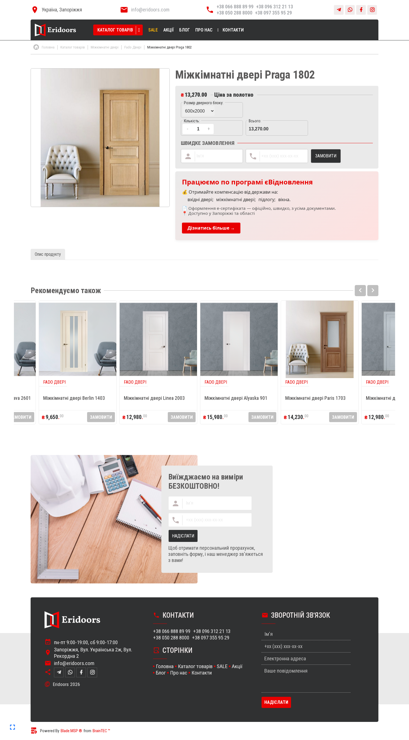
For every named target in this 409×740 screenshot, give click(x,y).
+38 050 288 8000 (234, 13)
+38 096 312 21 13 (274, 6)
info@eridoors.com (150, 10)
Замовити (20, 417)
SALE (153, 30)
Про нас (204, 30)
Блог (184, 30)
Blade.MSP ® (71, 730)
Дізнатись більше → (211, 228)
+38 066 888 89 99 (235, 6)
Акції (168, 30)
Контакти (233, 30)
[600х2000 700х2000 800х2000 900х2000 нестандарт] (212, 110)
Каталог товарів (115, 30)
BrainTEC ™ (101, 730)
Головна (165, 666)
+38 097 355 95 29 (273, 13)
